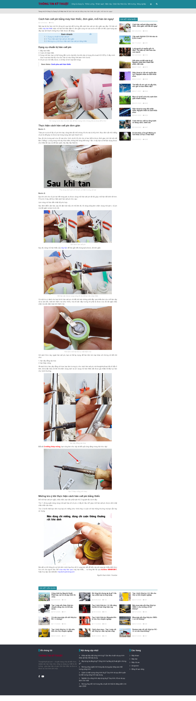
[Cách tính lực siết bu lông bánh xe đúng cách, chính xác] (125, 124)
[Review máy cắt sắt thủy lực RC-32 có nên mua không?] (125, 633)
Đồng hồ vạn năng (138, 669)
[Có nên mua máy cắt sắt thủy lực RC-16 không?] (44, 620)
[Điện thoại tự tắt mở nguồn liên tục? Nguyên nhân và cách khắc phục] (125, 76)
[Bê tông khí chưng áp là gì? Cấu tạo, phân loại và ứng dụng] (84, 596)
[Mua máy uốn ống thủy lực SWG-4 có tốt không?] (125, 620)
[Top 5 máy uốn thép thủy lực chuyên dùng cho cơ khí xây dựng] (44, 608)
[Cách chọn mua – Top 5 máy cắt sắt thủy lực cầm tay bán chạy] (84, 633)
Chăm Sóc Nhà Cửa (120, 4)
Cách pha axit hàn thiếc (61, 64)
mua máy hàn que (66, 569)
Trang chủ (41, 11)
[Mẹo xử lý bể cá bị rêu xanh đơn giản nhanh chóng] (125, 100)
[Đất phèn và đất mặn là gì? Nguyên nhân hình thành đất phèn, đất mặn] (125, 64)
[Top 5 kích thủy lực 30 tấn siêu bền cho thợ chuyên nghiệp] (44, 633)
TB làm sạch (100, 4)
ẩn (90, 34)
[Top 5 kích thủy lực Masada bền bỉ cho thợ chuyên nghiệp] (84, 620)
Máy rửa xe (135, 662)
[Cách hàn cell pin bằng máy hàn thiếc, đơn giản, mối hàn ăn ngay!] (125, 28)
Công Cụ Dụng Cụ (78, 4)
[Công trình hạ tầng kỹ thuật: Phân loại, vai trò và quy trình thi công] (44, 596)
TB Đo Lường (89, 4)
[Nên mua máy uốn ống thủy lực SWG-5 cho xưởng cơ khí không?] (125, 608)
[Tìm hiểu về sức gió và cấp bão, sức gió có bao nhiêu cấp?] (125, 88)
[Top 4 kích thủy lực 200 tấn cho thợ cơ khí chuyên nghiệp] (125, 596)
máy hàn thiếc (47, 28)
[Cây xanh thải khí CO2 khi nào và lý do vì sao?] (125, 40)
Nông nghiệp (141, 4)
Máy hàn (63, 11)
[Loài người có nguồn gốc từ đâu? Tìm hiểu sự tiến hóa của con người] (125, 52)
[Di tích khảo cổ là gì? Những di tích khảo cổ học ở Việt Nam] (125, 136)
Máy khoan (135, 655)
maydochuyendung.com (66, 572)
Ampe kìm (135, 666)
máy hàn (64, 248)
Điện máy (108, 4)
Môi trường (132, 4)
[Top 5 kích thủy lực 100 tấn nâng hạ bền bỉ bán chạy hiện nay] (84, 608)
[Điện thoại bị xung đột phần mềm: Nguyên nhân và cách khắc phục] (125, 112)
